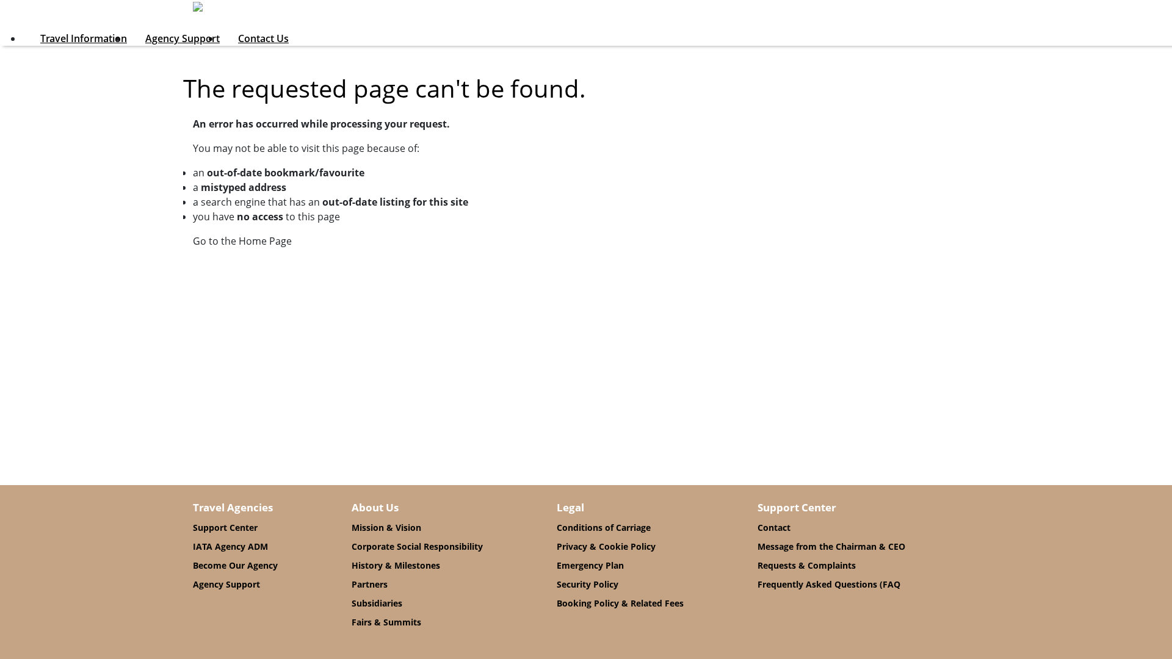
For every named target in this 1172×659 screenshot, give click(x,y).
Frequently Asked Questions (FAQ (829, 584)
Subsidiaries (377, 603)
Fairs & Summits (386, 622)
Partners (370, 584)
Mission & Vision (386, 527)
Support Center (225, 527)
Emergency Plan (590, 565)
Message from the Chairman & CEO (831, 546)
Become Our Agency (235, 565)
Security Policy (587, 584)
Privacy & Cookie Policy (606, 546)
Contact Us (263, 38)
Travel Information (83, 38)
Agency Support (182, 38)
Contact (774, 527)
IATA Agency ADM (230, 546)
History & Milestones (396, 565)
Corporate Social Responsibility (417, 546)
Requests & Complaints (807, 565)
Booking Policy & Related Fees (620, 603)
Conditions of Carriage (604, 527)
